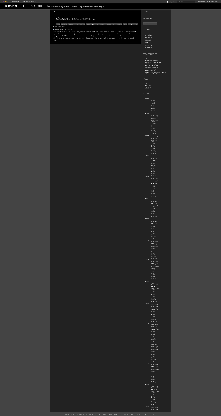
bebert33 (77, 414)
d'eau (77, 24)
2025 (147, 113)
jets (93, 24)
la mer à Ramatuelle (151, 59)
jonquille (148, 87)
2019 (147, 240)
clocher (71, 24)
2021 (147, 198)
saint (147, 39)
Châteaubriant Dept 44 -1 (152, 69)
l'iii (97, 24)
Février (152, 110)
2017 (147, 281)
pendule (109, 24)
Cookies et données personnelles (133, 414)
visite (136, 24)
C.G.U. (121, 414)
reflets (147, 34)
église (147, 35)
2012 (147, 384)
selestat (120, 24)
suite (125, 24)
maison (102, 24)
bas (59, 24)
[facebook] (168, 2)
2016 (147, 303)
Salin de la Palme (150, 70)
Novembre (153, 117)
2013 (147, 363)
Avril (152, 107)
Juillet (152, 102)
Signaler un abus (113, 414)
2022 (147, 176)
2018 (147, 259)
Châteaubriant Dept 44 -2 (152, 67)
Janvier (152, 112)
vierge (130, 24)
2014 (147, 343)
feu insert (148, 85)
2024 (147, 135)
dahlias (83, 24)
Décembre (153, 115)
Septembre (154, 120)
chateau (148, 47)
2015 (147, 323)
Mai (152, 105)
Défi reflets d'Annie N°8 (152, 65)
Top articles (97, 414)
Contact (146, 12)
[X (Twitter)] (170, 2)
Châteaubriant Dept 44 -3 (152, 64)
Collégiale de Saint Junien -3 (153, 74)
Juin (152, 103)
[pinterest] (173, 2)
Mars (152, 108)
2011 (147, 406)
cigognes (64, 24)
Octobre (153, 118)
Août (152, 100)
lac (146, 49)
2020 (147, 218)
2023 (147, 155)
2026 (147, 98)
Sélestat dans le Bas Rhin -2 (75, 18)
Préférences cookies (149, 414)
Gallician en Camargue (152, 60)
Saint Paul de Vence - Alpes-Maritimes (156, 72)
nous (147, 88)
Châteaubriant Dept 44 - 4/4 (153, 62)
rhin (114, 24)
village (147, 45)
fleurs (88, 24)
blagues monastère (151, 83)
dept (147, 40)
